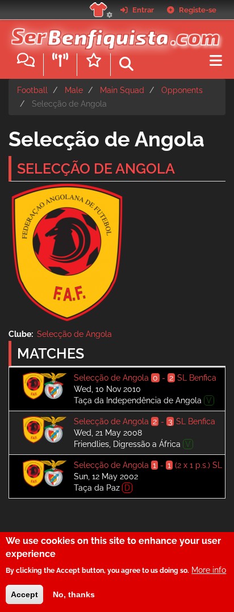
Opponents (182, 90)
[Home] (112, 33)
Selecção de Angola (74, 334)
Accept (24, 594)
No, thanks (74, 594)
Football (32, 90)
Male (74, 90)
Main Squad (122, 90)
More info (208, 570)
